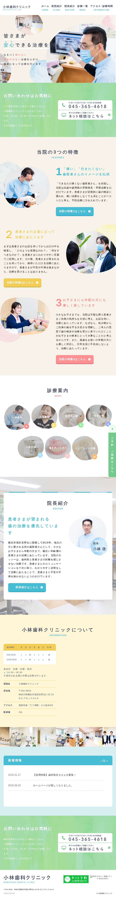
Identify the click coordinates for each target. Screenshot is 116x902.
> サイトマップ (9, 893)
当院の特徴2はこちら (20, 282)
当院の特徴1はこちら (72, 211)
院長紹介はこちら (27, 587)
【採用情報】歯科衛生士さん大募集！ (54, 775)
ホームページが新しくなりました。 (53, 785)
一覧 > (104, 760)
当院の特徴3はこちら (72, 359)
